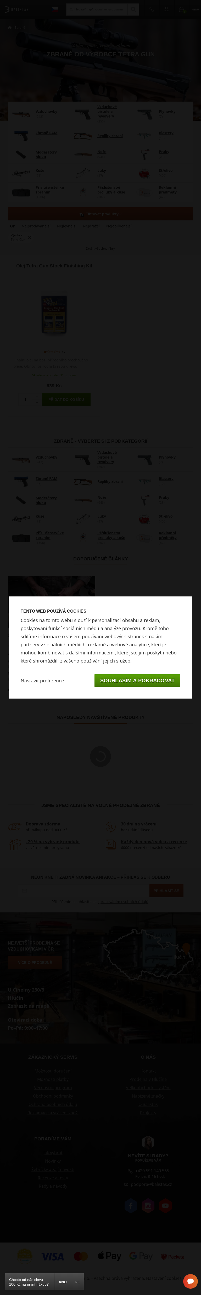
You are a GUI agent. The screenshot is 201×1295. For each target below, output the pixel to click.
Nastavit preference (42, 680)
